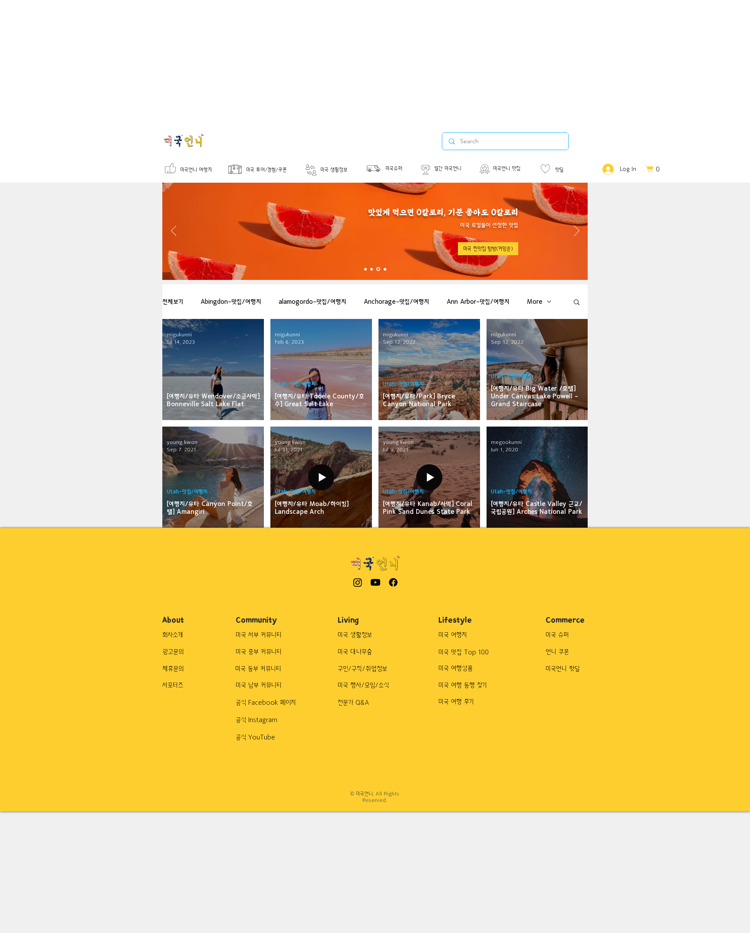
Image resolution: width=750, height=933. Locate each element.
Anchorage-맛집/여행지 (396, 302)
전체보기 (172, 302)
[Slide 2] (371, 269)
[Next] (576, 231)
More (535, 302)
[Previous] (174, 231)
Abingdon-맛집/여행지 (231, 302)
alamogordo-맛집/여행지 (312, 302)
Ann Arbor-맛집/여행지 (478, 302)
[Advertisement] (260, 61)
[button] (488, 248)
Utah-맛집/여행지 (295, 384)
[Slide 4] (385, 269)
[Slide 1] (365, 269)
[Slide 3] (378, 269)
